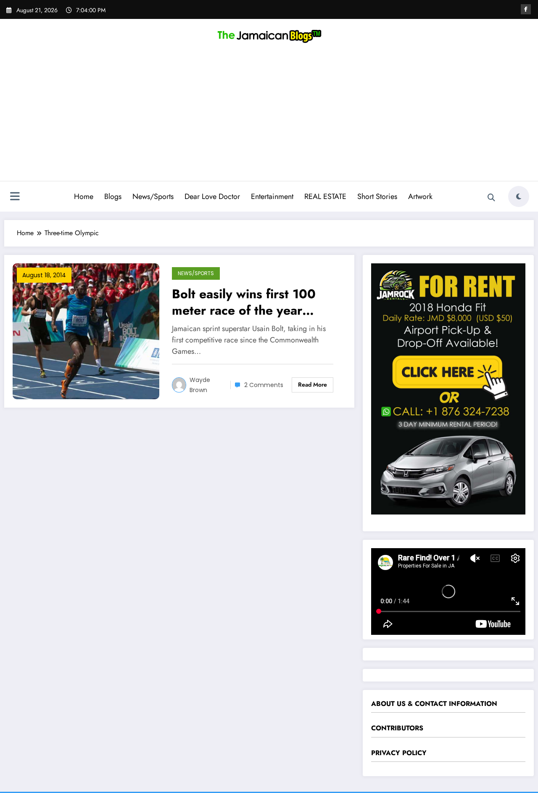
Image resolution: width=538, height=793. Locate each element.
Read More (312, 384)
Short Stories (377, 196)
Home (83, 196)
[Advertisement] (269, 118)
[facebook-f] (526, 9)
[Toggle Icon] (14, 197)
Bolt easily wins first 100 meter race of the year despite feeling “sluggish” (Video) (248, 302)
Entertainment (272, 196)
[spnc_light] (518, 196)
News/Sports (153, 196)
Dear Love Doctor (212, 196)
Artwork (420, 196)
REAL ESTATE (325, 196)
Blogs (112, 196)
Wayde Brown (200, 385)
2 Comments (263, 385)
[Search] (491, 197)
